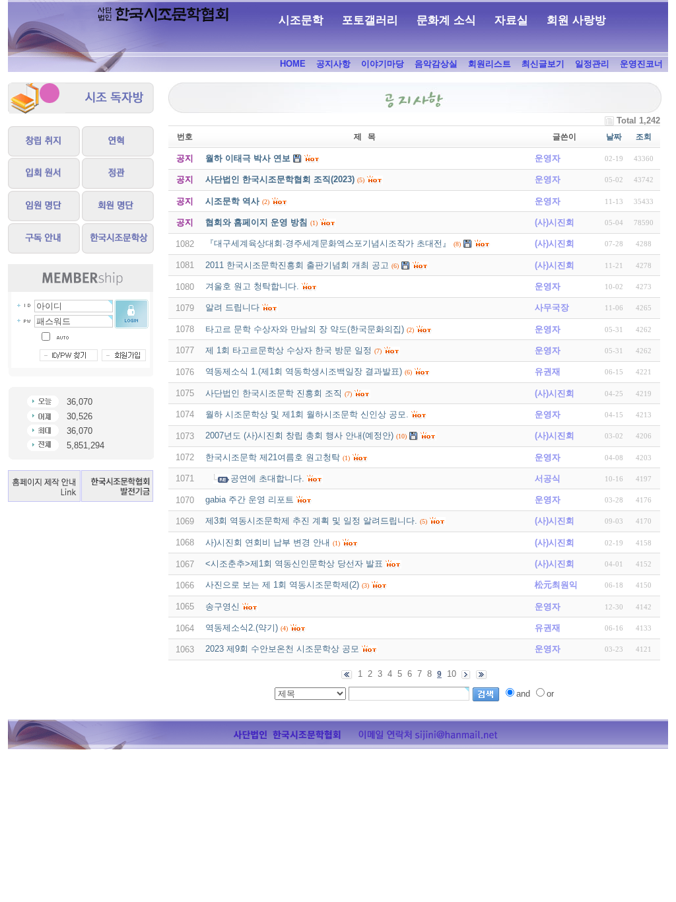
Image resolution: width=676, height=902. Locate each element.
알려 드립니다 (232, 307)
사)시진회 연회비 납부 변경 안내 (267, 542)
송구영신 (222, 606)
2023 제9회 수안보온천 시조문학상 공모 (282, 649)
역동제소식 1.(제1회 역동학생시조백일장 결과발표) (303, 371)
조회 (644, 136)
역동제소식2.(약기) (241, 628)
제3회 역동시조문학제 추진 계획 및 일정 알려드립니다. (311, 521)
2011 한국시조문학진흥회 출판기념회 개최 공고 (297, 265)
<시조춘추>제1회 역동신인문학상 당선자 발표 (294, 564)
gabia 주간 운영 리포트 (249, 499)
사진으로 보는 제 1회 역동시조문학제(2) (282, 585)
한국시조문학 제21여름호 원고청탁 (272, 457)
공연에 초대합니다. (267, 478)
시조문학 (301, 20)
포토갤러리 (370, 20)
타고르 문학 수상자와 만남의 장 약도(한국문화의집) (304, 329)
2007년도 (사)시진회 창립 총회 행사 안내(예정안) (299, 435)
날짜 (614, 136)
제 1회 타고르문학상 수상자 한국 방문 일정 (288, 350)
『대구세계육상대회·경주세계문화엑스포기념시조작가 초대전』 (328, 243)
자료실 (511, 20)
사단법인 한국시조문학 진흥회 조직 (273, 393)
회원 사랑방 (576, 20)
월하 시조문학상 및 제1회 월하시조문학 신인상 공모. (307, 414)
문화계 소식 (446, 20)
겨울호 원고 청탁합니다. (252, 286)
